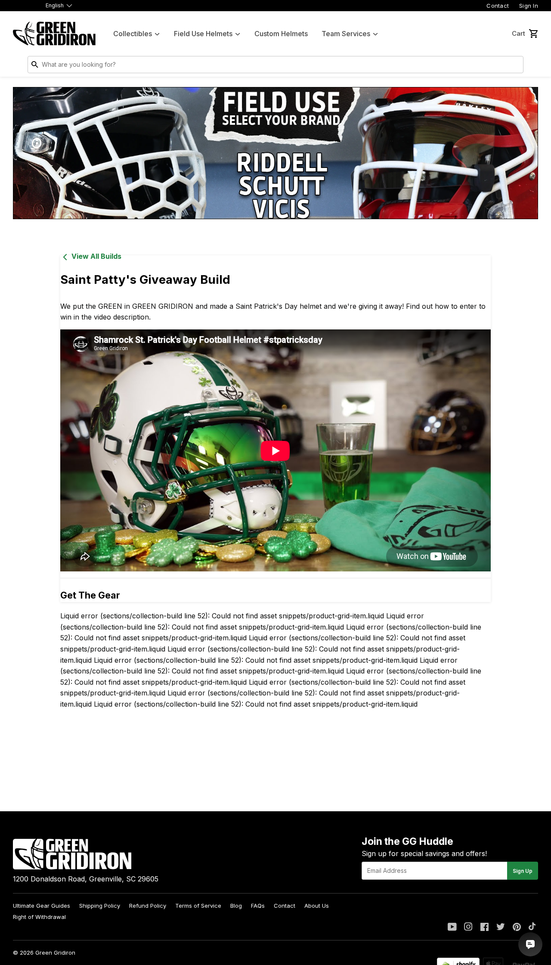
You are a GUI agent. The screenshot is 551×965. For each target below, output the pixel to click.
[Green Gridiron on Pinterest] (516, 927)
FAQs (258, 905)
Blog (236, 905)
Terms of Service (198, 905)
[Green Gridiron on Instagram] (468, 927)
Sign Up (522, 871)
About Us (316, 905)
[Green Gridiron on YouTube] (452, 927)
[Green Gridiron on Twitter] (500, 927)
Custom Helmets (281, 33)
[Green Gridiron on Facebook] (484, 927)
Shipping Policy (99, 905)
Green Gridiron (55, 952)
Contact (497, 5)
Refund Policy (147, 905)
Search (514, 66)
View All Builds (96, 256)
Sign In (528, 5)
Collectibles (132, 33)
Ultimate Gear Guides (41, 905)
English (55, 5)
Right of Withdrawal (39, 916)
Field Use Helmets (203, 33)
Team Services (346, 33)
